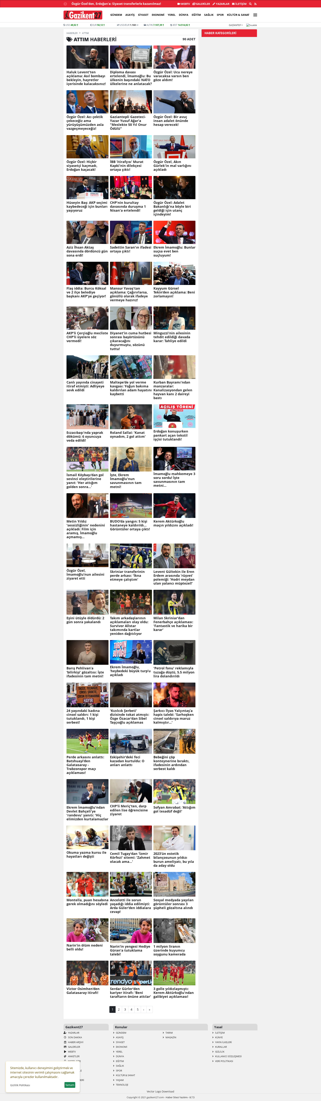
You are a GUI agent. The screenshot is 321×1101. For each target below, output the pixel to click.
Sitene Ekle (74, 1070)
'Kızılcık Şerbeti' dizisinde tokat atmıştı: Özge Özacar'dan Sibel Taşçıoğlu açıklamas (129, 716)
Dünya (183, 15)
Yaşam (119, 1080)
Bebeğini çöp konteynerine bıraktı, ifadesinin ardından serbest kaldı (171, 763)
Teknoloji (121, 1084)
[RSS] (255, 4)
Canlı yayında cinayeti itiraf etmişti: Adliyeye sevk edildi (85, 386)
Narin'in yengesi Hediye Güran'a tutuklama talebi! (130, 950)
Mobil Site (74, 1061)
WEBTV (185, 4)
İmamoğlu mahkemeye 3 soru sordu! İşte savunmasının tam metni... (174, 479)
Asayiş (130, 15)
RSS (69, 1065)
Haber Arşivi (75, 1042)
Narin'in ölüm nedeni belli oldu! (85, 947)
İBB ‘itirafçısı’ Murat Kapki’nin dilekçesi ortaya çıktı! (126, 166)
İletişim (241, 4)
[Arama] (250, 4)
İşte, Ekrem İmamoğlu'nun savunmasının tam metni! (126, 481)
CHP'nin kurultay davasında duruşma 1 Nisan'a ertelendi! (128, 206)
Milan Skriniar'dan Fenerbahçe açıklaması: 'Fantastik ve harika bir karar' (173, 624)
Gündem (116, 15)
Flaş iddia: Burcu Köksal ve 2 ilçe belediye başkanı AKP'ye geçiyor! (86, 292)
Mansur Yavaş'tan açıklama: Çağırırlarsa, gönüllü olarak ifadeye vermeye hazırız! (129, 294)
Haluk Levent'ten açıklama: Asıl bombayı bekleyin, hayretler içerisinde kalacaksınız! (86, 78)
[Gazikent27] (83, 15)
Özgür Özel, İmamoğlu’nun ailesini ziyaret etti (85, 574)
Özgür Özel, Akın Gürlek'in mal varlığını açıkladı (172, 166)
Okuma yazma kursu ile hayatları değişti (86, 854)
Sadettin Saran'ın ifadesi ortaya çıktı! (130, 249)
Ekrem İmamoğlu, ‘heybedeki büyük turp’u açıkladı (130, 671)
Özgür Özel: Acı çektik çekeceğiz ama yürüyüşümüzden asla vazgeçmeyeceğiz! (85, 123)
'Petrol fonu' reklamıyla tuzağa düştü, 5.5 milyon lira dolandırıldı (173, 672)
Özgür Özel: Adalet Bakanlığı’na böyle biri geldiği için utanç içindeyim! (172, 208)
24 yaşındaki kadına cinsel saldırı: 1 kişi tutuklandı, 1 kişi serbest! (83, 716)
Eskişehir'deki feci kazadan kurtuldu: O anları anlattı (127, 761)
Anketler (73, 1056)
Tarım (169, 1032)
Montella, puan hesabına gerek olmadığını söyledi (87, 902)
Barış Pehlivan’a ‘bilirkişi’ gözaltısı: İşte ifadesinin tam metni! (85, 672)
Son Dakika (74, 1037)
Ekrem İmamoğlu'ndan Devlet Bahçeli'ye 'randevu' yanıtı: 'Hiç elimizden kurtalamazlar (87, 813)
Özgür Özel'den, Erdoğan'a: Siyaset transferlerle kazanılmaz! (116, 4)
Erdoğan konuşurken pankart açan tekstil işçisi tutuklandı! (170, 435)
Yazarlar (222, 4)
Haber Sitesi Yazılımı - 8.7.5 (180, 1097)
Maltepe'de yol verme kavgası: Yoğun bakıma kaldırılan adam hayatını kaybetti (131, 388)
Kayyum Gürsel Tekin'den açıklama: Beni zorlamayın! (174, 292)
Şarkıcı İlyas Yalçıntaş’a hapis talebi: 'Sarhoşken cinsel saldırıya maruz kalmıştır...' (173, 716)
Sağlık (208, 15)
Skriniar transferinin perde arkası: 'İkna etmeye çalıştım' (127, 575)
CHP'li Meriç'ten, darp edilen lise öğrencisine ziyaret (129, 810)
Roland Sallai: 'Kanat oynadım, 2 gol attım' (128, 434)
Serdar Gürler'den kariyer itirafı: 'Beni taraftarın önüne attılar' (130, 993)
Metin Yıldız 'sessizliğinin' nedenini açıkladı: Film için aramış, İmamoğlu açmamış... (86, 529)
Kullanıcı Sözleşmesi (228, 1056)
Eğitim (196, 15)
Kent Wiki (73, 1075)
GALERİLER (202, 4)
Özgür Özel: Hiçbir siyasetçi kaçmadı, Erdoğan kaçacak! (82, 166)
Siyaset (143, 15)
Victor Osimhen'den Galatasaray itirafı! (83, 991)
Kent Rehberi (75, 1080)
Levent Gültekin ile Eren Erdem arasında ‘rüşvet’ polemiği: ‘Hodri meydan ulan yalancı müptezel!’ (173, 577)
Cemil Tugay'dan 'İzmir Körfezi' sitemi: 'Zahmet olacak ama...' (130, 857)
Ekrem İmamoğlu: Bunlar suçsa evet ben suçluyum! (174, 251)
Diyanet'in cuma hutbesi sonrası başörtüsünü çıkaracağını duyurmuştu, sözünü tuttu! (130, 341)
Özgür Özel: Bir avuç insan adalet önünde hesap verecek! (170, 121)
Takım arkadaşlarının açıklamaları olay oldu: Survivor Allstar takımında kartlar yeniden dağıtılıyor (129, 626)
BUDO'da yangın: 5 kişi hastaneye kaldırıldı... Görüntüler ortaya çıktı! (130, 525)
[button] (254, 14)
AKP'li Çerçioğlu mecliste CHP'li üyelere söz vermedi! (87, 337)
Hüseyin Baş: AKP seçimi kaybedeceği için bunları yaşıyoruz (87, 206)
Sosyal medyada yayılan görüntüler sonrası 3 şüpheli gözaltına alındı (173, 904)
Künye (219, 1037)
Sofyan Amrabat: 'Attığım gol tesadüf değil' (174, 809)
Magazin (170, 1037)
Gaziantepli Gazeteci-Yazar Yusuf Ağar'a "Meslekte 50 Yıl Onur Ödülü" (128, 123)
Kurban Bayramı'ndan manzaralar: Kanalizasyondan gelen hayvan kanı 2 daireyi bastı (172, 390)
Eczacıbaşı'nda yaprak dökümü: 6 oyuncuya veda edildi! (85, 436)
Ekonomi (158, 15)
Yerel (172, 15)
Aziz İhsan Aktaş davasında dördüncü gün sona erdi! (87, 251)
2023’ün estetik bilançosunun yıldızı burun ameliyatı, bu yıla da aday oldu (173, 859)
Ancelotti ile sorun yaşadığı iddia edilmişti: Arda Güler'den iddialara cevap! (130, 906)
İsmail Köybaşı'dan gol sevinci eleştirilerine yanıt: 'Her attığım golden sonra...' (85, 481)
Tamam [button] (69, 1085)
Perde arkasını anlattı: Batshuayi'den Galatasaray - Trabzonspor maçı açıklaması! (85, 765)
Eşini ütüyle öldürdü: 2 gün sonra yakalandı (85, 620)
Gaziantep (235, 25)
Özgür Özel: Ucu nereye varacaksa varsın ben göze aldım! (173, 76)
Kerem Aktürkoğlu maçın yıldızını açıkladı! (173, 523)
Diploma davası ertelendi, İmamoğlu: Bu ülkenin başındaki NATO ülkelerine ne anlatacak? (131, 78)
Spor (220, 15)
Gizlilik (219, 1051)
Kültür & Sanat (238, 15)
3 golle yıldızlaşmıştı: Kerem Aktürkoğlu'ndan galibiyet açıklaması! (173, 993)
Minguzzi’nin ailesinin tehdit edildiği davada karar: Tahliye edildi (171, 337)
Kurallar (221, 1046)
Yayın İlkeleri (223, 1042)
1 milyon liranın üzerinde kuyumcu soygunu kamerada (169, 950)
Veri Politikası (224, 1061)
